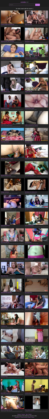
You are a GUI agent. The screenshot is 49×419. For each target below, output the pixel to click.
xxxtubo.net (17, 417)
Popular (23, 414)
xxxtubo (24, 2)
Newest (19, 414)
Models (30, 414)
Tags (27, 414)
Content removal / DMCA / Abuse (27, 417)
